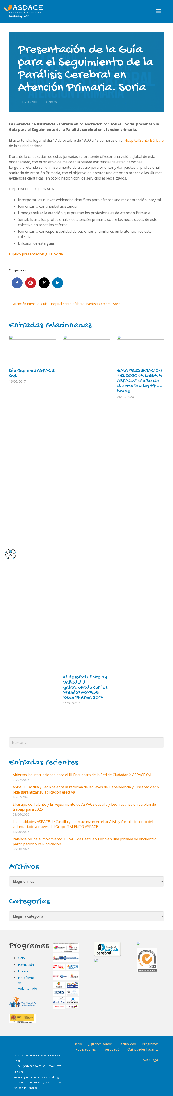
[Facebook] (19, 1047)
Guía (44, 304)
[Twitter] (42, 1047)
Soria (117, 304)
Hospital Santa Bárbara (144, 140)
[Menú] (158, 11)
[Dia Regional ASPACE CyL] (32, 350)
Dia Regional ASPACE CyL (31, 373)
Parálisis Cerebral (98, 304)
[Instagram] (30, 1047)
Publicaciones (86, 1049)
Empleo (23, 971)
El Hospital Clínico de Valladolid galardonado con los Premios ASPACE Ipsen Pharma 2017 (85, 688)
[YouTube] (53, 1047)
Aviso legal (151, 1059)
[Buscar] (168, 11)
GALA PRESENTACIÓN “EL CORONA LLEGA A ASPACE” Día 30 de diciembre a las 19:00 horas (139, 381)
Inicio (78, 1044)
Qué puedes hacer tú (143, 1049)
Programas (150, 1044)
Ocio (21, 958)
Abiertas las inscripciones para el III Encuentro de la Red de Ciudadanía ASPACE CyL (82, 774)
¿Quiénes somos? (101, 1044)
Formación (26, 964)
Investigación (111, 1049)
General (51, 102)
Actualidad (128, 1044)
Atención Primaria (26, 304)
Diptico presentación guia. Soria (36, 254)
